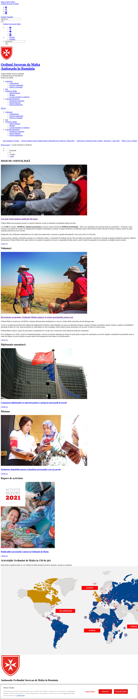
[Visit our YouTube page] (10, 31)
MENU (3, 108)
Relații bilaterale (14, 103)
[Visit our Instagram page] (6, 11)
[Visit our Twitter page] (6, 9)
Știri (6, 89)
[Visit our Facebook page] (6, 7)
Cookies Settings (90, 691)
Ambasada (8, 81)
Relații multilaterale (16, 105)
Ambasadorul (14, 83)
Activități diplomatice (12, 99)
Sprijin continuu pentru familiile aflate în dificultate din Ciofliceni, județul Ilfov (30, 141)
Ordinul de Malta (11, 91)
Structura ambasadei (16, 85)
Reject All (105, 691)
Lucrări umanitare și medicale (19, 97)
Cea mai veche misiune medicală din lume (19, 219)
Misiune (12, 95)
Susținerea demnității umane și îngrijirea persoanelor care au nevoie (31, 469)
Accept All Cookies (121, 691)
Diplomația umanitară (16, 101)
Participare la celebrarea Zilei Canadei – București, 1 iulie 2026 (80, 141)
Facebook (12, 150)
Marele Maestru (14, 93)
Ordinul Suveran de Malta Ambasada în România (20, 66)
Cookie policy (20, 695)
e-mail (11, 156)
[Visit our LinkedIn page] (6, 13)
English (3, 17)
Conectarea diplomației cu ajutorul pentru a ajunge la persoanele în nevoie (34, 402)
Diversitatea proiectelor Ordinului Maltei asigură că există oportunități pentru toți (37, 317)
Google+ (12, 154)
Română (10, 17)
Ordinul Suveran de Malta (10, 4)
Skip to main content (8, 2)
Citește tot (4, 244)
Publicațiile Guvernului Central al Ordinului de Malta (25, 552)
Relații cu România (16, 87)
